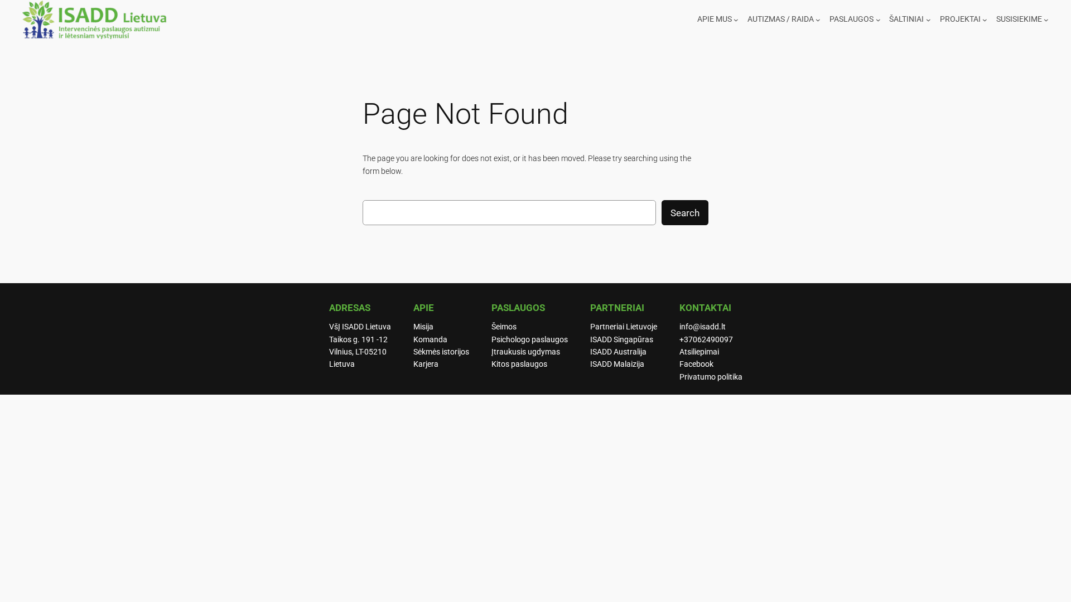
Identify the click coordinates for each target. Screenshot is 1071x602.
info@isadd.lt (702, 327)
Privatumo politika (710, 377)
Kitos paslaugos (519, 364)
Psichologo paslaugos (529, 339)
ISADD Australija (618, 352)
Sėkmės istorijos (441, 352)
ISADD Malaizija (617, 364)
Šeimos (504, 327)
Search (684, 213)
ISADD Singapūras (621, 339)
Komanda (430, 339)
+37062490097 (706, 339)
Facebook (696, 364)
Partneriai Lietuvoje (623, 327)
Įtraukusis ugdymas (525, 352)
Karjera (425, 364)
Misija (423, 327)
